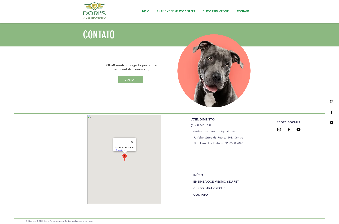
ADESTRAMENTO (95, 17)
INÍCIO (198, 175)
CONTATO (200, 194)
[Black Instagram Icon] (332, 102)
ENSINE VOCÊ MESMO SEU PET (214, 181)
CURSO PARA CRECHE (209, 188)
